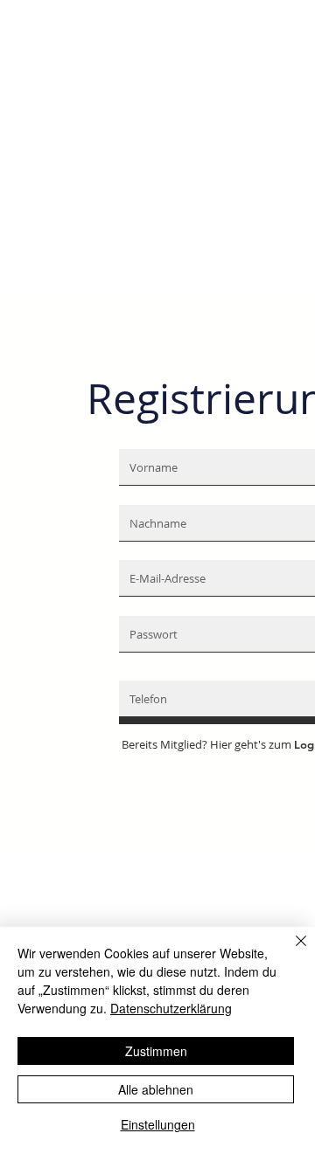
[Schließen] (291, 951)
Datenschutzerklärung (171, 1008)
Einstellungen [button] (158, 1124)
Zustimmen (156, 1051)
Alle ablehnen (155, 1089)
